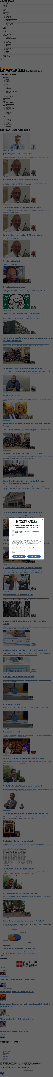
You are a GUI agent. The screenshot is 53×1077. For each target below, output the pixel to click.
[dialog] (26, 539)
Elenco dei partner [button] (24, 545)
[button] (26, 538)
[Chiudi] (42, 519)
